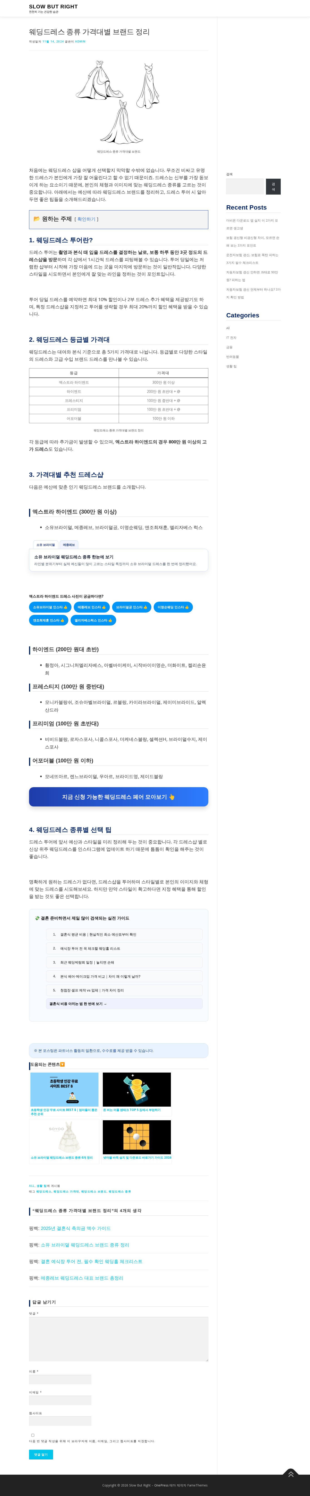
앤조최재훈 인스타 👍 (48, 620)
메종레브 (69, 545)
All (32, 1186)
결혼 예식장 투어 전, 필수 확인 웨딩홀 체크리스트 (92, 1261)
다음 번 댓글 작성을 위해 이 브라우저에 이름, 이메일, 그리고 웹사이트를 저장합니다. (92, 1441)
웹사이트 (35, 1413)
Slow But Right (53, 7)
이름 (34, 1371)
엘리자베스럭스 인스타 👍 (93, 620)
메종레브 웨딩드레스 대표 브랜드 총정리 (82, 1278)
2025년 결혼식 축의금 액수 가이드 (76, 1228)
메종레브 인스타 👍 (92, 607)
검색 (229, 174)
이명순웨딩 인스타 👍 (173, 607)
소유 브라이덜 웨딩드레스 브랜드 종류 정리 (85, 1244)
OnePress (161, 1485)
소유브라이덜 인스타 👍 (50, 607)
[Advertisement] (253, 94)
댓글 (34, 1313)
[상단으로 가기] (291, 1475)
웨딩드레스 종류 (120, 1191)
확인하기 (86, 219)
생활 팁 (42, 1186)
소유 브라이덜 (46, 545)
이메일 (35, 1392)
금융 (229, 347)
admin (80, 41)
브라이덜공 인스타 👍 (131, 607)
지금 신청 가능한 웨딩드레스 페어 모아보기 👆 (118, 796)
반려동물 (232, 356)
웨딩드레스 (44, 1191)
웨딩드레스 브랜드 (94, 1191)
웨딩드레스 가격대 (66, 1191)
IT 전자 (231, 337)
